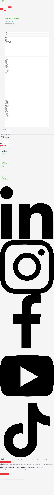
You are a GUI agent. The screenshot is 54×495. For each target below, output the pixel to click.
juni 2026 (6, 61)
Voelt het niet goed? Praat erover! (5, 163)
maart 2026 (6, 64)
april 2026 (6, 63)
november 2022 (7, 103)
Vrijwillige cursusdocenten (5, 179)
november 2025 (7, 68)
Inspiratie (6, 39)
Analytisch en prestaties (3, 468)
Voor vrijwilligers (4, 136)
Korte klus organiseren (4, 172)
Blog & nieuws (3, 15)
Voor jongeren (3, 162)
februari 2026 (6, 65)
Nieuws (6, 43)
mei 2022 (6, 109)
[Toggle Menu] (5, 10)
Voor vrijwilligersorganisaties (5, 137)
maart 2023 (6, 99)
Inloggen (3, 0)
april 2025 (6, 75)
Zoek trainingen (7, 25)
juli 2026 (6, 60)
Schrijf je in (3, 145)
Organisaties (3, 166)
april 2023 (6, 98)
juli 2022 (6, 107)
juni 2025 (6, 73)
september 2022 (7, 105)
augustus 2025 (6, 71)
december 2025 (7, 67)
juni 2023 (6, 96)
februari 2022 (6, 112)
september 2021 (7, 117)
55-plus (2, 161)
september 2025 (7, 70)
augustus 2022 (6, 106)
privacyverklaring (51, 459)
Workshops (3, 174)
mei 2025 (6, 74)
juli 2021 (6, 119)
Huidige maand (10, 23)
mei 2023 (6, 97)
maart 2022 (6, 111)
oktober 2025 (6, 69)
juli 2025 (6, 72)
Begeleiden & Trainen (8, 41)
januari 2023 (6, 101)
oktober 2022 (6, 104)
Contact (2, 1)
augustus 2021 (6, 118)
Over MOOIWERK (4, 178)
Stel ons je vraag (3, 173)
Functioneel (2, 466)
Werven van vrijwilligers (5, 168)
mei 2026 (6, 62)
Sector (5, 44)
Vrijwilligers (3, 11)
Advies (2, 167)
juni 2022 (6, 108)
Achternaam (1, 131)
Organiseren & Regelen (8, 42)
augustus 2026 (6, 59)
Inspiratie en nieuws (4, 180)
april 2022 (6, 110)
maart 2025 (6, 76)
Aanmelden (3, 155)
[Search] (6, 23)
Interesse (6, 40)
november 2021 (7, 115)
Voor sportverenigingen (5, 138)
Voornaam (1, 129)
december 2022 (7, 102)
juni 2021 (6, 120)
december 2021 (7, 114)
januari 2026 (6, 66)
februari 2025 (6, 77)
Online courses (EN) (4, 160)
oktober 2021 (6, 116)
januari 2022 (6, 113)
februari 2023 (6, 100)
